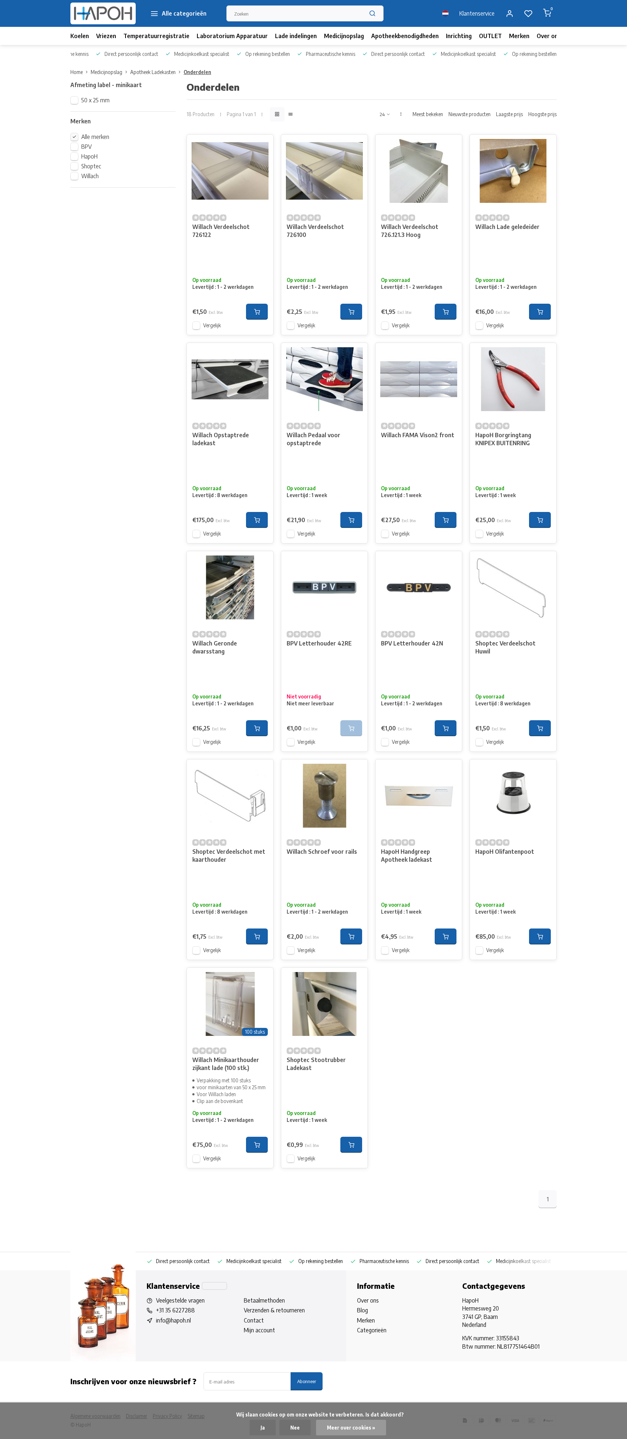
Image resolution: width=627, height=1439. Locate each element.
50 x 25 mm (95, 100)
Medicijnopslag (344, 36)
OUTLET (490, 36)
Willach (90, 176)
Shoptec (91, 166)
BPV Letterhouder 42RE (319, 643)
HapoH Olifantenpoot (504, 851)
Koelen (79, 36)
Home (76, 72)
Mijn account (259, 1330)
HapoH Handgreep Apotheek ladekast (406, 855)
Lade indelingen (296, 36)
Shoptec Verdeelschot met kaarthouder (228, 855)
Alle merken (95, 136)
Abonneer (306, 1381)
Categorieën (371, 1330)
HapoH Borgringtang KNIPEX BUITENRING (503, 439)
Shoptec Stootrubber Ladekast (316, 1063)
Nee (295, 1427)
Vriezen (106, 36)
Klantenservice (477, 13)
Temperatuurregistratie (156, 36)
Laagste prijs (509, 114)
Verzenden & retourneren (274, 1310)
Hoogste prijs (542, 114)
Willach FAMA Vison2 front (417, 435)
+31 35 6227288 (175, 1310)
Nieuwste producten (469, 114)
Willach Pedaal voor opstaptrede (313, 439)
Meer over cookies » (351, 1427)
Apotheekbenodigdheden (405, 36)
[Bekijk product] (257, 312)
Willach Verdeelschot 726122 (221, 230)
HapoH (89, 156)
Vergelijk (212, 325)
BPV (86, 146)
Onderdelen (197, 72)
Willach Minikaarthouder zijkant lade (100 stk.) (225, 1063)
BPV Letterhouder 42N (412, 643)
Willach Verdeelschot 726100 (315, 230)
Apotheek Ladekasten (153, 72)
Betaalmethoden (264, 1300)
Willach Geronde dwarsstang (214, 647)
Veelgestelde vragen (180, 1300)
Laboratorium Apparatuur (232, 36)
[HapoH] (103, 13)
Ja (263, 1427)
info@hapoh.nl (173, 1320)
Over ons (549, 36)
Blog (362, 1310)
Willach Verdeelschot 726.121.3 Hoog (409, 230)
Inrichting (459, 36)
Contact (254, 1320)
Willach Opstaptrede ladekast (220, 439)
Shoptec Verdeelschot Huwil (505, 647)
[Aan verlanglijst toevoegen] (262, 145)
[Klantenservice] (214, 1286)
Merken (519, 36)
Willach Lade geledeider (507, 226)
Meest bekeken (428, 114)
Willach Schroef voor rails (322, 851)
